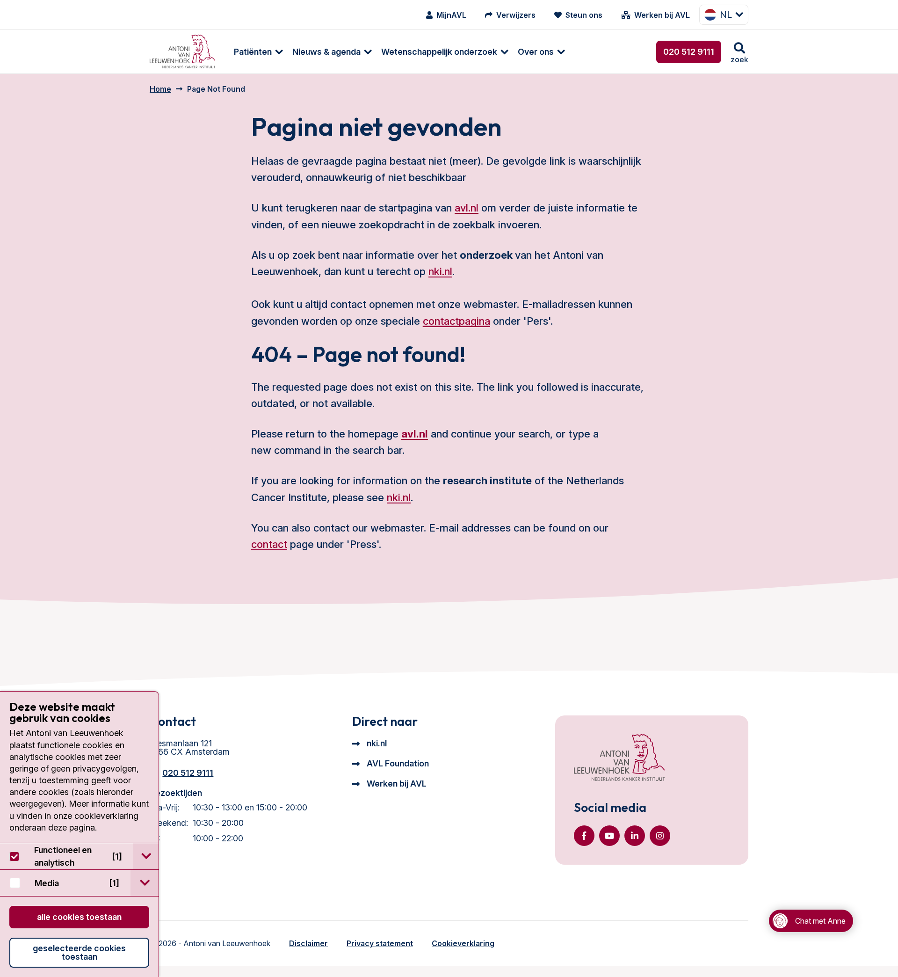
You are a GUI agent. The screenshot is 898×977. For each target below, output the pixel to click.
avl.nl (466, 208)
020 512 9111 (688, 52)
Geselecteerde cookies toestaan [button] (79, 952)
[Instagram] (660, 835)
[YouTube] (609, 835)
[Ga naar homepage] (182, 52)
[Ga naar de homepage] (619, 758)
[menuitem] (253, 51)
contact (269, 544)
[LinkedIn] (634, 835)
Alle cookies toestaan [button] (79, 917)
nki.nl (440, 271)
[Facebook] (584, 835)
